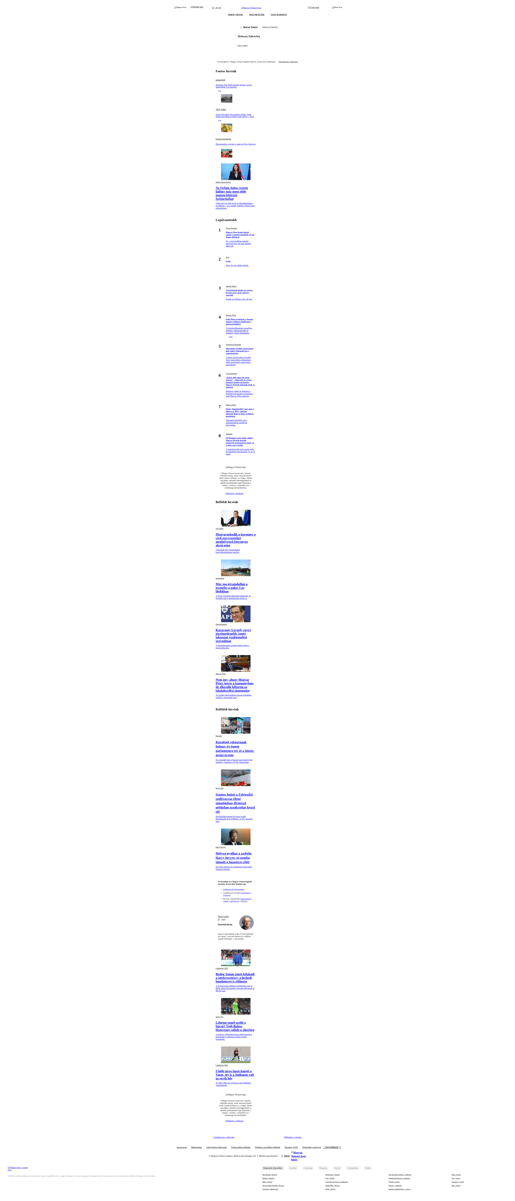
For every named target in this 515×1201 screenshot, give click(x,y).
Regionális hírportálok (272, 1168)
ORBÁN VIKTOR (235, 15)
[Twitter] (235, 906)
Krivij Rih (219, 788)
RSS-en (244, 901)
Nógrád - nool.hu (394, 1182)
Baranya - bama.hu (268, 1178)
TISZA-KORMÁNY (279, 15)
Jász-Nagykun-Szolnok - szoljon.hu (400, 1175)
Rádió (367, 1168)
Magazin (323, 1168)
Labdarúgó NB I (222, 968)
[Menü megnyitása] (337, 8)
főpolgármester (221, 624)
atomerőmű (220, 80)
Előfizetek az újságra (292, 1137)
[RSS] (250, 906)
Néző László (223, 916)
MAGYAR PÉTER (256, 15)
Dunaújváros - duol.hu (332, 1175)
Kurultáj (219, 736)
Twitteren (226, 895)
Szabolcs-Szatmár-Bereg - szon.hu (399, 1189)
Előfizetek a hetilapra (234, 493)
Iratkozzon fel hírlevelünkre (233, 889)
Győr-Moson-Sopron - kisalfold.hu (336, 1182)
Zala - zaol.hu (456, 1185)
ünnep (223, 919)
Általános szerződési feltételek (267, 1147)
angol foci (219, 1017)
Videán (225, 901)
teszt (227, 257)
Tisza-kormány (231, 228)
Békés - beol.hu (267, 1182)
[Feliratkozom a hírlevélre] (197, 8)
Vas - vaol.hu (456, 1178)
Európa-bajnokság (223, 139)
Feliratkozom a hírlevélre (288, 62)
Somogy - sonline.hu (395, 1185)
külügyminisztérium (223, 182)
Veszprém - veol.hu (458, 1182)
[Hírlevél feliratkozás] (221, 906)
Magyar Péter (231, 315)
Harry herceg (221, 847)
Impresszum (182, 1147)
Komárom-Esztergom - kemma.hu (399, 1178)
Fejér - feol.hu (329, 1178)
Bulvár (337, 1168)
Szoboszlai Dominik (233, 345)
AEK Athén (221, 109)
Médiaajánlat (196, 1147)
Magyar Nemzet (250, 27)
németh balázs (231, 286)
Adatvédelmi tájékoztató (216, 1147)
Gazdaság (308, 1168)
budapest (229, 434)
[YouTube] (245, 906)
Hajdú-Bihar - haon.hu (332, 1185)
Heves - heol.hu (330, 1189)
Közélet (293, 1168)
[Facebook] (226, 906)
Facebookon (244, 893)
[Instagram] (230, 906)
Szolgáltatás (353, 1168)
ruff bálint (219, 529)
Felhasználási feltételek (241, 1147)
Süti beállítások (331, 1147)
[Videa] (240, 906)
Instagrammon (245, 899)
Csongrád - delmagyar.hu (270, 1189)
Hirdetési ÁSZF (291, 1147)
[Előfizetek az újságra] (313, 8)
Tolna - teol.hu (456, 1175)
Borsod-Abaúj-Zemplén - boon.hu (273, 1185)
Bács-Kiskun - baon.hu (269, 1175)
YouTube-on (234, 901)
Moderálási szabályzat (311, 1147)
